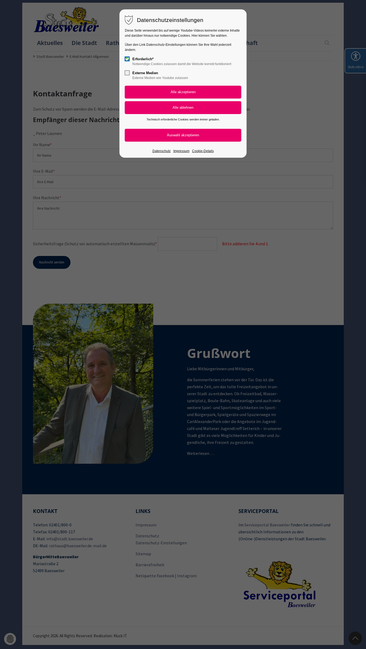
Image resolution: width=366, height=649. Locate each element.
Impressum (181, 151)
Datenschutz (161, 151)
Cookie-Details (203, 151)
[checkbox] (127, 58)
